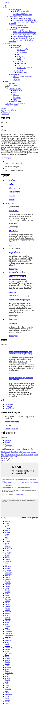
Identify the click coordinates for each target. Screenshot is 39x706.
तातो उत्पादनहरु (5, 451)
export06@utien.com (11, 429)
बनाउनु (19, 60)
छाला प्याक (16, 78)
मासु (18, 54)
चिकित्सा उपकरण (22, 72)
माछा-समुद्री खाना (22, 53)
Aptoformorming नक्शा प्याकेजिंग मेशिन (24, 20)
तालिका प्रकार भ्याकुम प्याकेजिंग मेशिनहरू (25, 35)
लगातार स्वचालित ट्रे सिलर (21, 27)
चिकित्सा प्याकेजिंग (18, 71)
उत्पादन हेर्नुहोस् (13, 223)
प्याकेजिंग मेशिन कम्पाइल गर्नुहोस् (19, 300)
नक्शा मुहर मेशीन (5, 453)
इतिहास (15, 92)
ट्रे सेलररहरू (12, 24)
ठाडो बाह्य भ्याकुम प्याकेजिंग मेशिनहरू (23, 38)
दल (14, 94)
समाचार (7, 81)
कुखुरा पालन (20, 56)
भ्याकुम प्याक (16, 80)
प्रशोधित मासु (21, 58)
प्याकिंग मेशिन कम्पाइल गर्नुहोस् (21, 11)
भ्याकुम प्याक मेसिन (10, 455)
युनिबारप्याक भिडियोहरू (15, 101)
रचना (18, 65)
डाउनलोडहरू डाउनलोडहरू (17, 103)
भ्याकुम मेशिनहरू (14, 252)
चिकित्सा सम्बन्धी (14, 192)
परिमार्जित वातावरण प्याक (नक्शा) (22, 76)
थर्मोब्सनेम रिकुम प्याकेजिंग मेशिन (22, 18)
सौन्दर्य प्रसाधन (21, 63)
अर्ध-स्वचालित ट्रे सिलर (19, 26)
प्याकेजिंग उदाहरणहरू (15, 45)
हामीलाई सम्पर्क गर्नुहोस (11, 105)
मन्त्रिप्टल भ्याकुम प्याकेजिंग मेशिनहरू (23, 40)
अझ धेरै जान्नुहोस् (6, 158)
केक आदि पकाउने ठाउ (23, 49)
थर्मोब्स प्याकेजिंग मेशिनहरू (16, 17)
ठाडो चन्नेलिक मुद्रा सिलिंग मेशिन (22, 15)
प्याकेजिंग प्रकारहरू (14, 74)
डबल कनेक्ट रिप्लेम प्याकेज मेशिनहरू (23, 31)
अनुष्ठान (15, 99)
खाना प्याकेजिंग (17, 47)
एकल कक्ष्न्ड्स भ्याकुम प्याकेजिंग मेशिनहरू (24, 33)
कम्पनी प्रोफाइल (17, 90)
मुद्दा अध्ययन (12, 83)
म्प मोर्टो (20, 451)
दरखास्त (7, 44)
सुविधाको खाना (21, 51)
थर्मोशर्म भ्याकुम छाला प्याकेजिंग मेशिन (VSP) (25, 22)
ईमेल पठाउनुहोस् (5, 460)
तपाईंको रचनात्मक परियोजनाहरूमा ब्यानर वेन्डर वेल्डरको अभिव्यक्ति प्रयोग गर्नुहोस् (20, 353)
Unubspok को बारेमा (15, 89)
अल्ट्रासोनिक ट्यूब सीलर (20, 13)
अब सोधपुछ (4, 437)
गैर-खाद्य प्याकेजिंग (18, 62)
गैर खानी (11, 200)
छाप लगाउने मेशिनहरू (15, 9)
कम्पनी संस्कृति (17, 98)
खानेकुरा (11, 184)
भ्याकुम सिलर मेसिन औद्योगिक (24, 455)
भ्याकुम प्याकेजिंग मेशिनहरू (16, 29)
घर (5, 6)
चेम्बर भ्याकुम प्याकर (16, 453)
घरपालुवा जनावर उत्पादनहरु (25, 67)
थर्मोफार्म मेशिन (13, 211)
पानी (6, 8)
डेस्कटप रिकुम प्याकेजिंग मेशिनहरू (22, 36)
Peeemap (14, 451)
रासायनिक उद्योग (21, 69)
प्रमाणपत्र (16, 96)
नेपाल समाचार (13, 85)
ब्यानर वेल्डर (12, 42)
